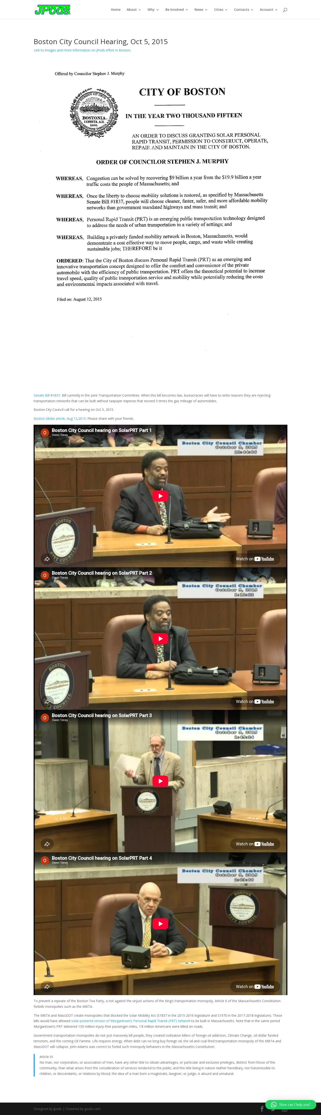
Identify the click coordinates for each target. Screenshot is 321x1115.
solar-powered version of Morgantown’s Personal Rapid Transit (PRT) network (130, 1021)
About (132, 10)
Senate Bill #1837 (47, 395)
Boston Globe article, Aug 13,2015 (60, 418)
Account (266, 10)
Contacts (241, 10)
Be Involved (174, 10)
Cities (218, 10)
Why (151, 10)
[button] (290, 1104)
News (199, 10)
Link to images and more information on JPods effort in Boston (82, 50)
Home (116, 10)
